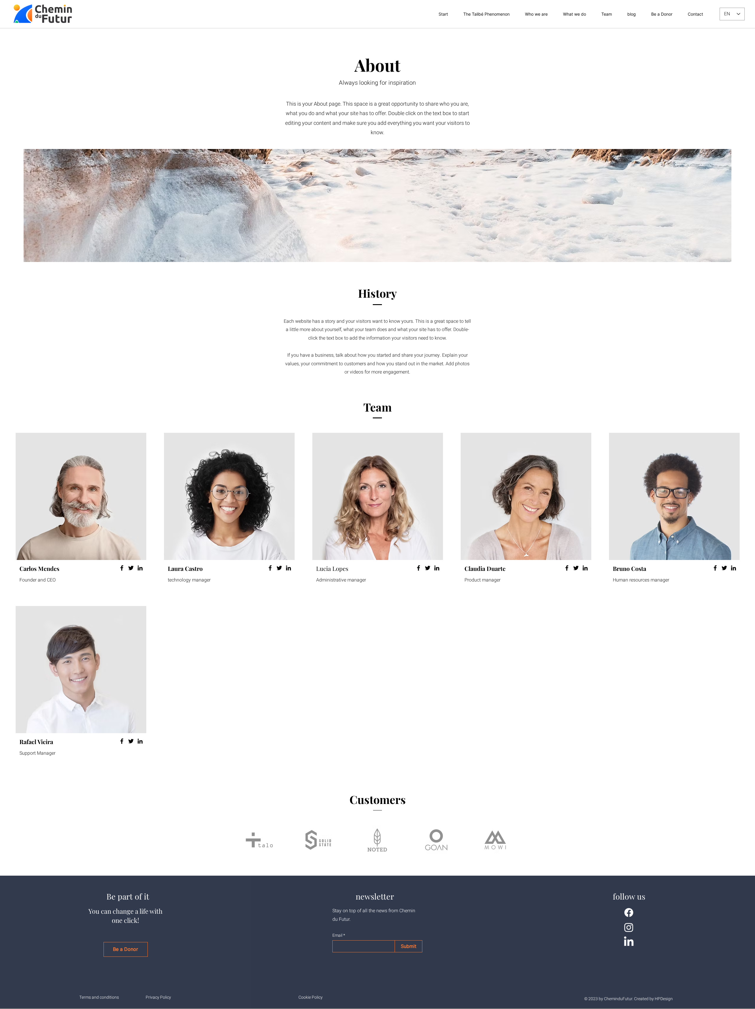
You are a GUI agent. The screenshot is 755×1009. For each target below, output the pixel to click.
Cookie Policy (310, 997)
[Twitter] (130, 567)
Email (337, 935)
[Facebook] (121, 567)
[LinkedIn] (140, 567)
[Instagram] (629, 927)
